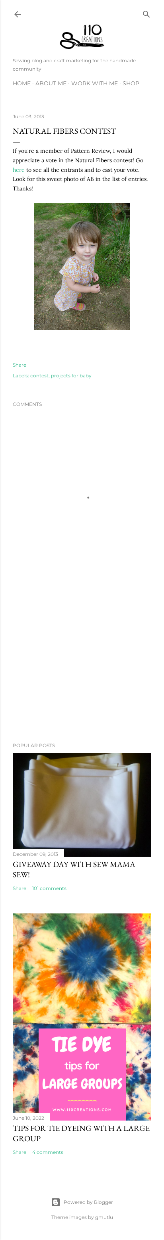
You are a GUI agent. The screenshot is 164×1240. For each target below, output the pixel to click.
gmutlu (104, 1217)
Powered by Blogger (88, 1202)
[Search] (146, 12)
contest (39, 376)
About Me (50, 83)
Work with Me (94, 83)
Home (22, 83)
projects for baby (71, 376)
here (19, 169)
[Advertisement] (82, 667)
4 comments (47, 1152)
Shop (131, 83)
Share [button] (19, 365)
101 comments (49, 888)
